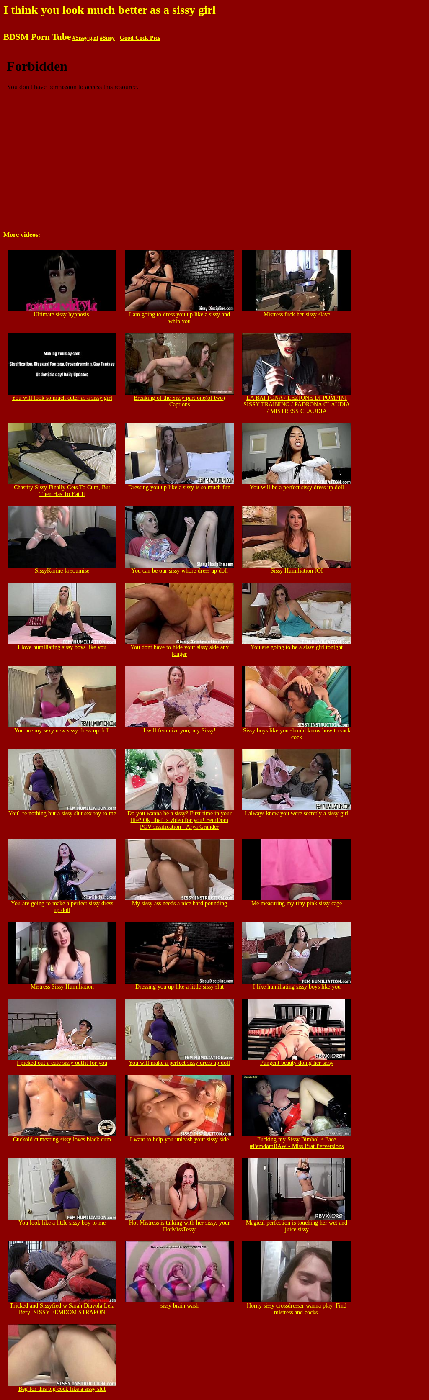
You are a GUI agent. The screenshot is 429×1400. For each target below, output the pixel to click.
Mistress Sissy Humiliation (62, 987)
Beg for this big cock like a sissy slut (62, 1389)
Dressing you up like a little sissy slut (179, 987)
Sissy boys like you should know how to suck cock (297, 733)
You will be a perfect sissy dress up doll (297, 487)
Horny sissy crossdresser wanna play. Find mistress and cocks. (296, 1308)
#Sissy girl (85, 38)
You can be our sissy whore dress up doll (179, 571)
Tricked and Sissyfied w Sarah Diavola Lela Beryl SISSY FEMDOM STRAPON (62, 1308)
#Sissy (107, 38)
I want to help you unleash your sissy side (179, 1139)
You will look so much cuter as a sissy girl (62, 398)
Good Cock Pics (140, 38)
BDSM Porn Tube (37, 37)
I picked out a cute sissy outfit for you (62, 1063)
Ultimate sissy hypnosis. (62, 314)
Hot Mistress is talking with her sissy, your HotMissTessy (179, 1226)
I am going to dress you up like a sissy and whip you (179, 317)
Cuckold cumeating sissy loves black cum (62, 1139)
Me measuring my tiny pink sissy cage (296, 903)
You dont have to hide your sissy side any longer (179, 650)
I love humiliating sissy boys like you (62, 647)
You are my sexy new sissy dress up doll (62, 730)
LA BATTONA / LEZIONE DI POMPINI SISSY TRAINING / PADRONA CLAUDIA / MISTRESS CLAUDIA (296, 404)
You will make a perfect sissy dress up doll (179, 1063)
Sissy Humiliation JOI (297, 571)
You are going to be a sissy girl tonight (297, 647)
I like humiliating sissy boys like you (297, 987)
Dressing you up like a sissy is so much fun (179, 487)
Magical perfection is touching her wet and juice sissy (296, 1226)
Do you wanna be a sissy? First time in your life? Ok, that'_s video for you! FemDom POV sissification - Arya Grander (179, 820)
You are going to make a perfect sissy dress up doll (62, 906)
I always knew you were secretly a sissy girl (297, 813)
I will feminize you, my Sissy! (179, 730)
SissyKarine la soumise (62, 571)
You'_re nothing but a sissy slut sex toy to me (62, 813)
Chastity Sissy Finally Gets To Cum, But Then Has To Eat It (62, 490)
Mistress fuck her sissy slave (297, 314)
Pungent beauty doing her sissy (296, 1063)
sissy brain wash (179, 1305)
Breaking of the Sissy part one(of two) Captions (179, 401)
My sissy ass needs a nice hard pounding (179, 903)
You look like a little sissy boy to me (62, 1223)
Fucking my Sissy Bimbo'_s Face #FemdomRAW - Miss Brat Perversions (297, 1142)
